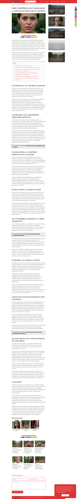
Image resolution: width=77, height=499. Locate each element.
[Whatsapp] (34, 37)
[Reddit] (25, 37)
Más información (61, 492)
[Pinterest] (29, 37)
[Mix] (32, 37)
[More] (36, 37)
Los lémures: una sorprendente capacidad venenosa (27, 67)
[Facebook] (21, 37)
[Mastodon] (30, 37)
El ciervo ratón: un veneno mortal (23, 71)
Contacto (63, 1)
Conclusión (18, 80)
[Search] (35, 1)
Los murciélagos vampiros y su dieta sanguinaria (26, 73)
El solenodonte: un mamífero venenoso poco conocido (28, 69)
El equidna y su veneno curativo (23, 74)
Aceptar (65, 495)
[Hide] (76, 27)
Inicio (41, 1)
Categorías (46, 1)
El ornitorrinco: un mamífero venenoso (23, 65)
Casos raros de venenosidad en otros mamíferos (26, 76)
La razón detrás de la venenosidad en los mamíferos (27, 78)
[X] (23, 37)
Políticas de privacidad (55, 1)
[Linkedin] (27, 37)
